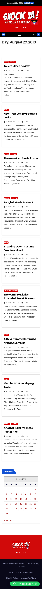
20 (26, 504)
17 (11, 504)
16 (7, 504)
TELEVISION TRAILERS (11, 290)
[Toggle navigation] (19, 34)
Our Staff (18, 572)
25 (16, 509)
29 (35, 509)
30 (7, 513)
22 (35, 504)
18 (16, 504)
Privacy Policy (28, 572)
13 (26, 499)
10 (11, 499)
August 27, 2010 (13, 70)
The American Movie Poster (21, 158)
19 (21, 504)
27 (26, 509)
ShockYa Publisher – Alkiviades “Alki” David (21, 578)
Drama (6, 154)
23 (7, 509)
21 (31, 504)
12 (21, 499)
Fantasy (7, 198)
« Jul (6, 521)
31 (11, 513)
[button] (34, 35)
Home (11, 572)
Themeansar (21, 567)
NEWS (6, 62)
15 (35, 499)
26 (21, 509)
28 (31, 509)
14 (31, 499)
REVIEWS (13, 62)
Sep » (12, 521)
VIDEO (6, 109)
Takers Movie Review (17, 66)
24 (11, 509)
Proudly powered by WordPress (14, 564)
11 (16, 499)
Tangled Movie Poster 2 (18, 202)
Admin (26, 122)
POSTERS (13, 154)
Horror (6, 423)
